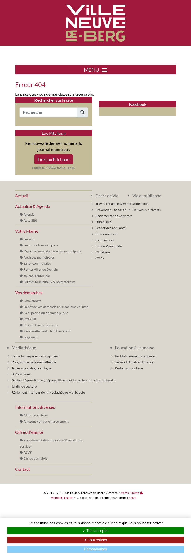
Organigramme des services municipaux (52, 251)
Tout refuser (97, 540)
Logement (31, 337)
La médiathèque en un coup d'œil (35, 356)
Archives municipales (39, 257)
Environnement (107, 234)
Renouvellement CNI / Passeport (47, 331)
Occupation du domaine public (46, 313)
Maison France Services (41, 325)
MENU (91, 70)
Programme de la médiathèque (34, 362)
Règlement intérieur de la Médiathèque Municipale (48, 392)
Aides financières (36, 415)
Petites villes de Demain (41, 269)
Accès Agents (130, 493)
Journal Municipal (37, 276)
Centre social (105, 240)
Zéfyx (132, 498)
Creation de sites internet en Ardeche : (102, 498)
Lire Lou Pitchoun (53, 159)
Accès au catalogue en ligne (31, 368)
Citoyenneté (32, 301)
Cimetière (103, 252)
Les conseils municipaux (41, 245)
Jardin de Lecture (24, 386)
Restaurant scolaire (129, 368)
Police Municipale (109, 246)
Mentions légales (62, 498)
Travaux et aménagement (113, 204)
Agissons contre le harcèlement (46, 421)
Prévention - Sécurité (111, 210)
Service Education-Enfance (134, 362)
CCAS (100, 258)
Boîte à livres (21, 374)
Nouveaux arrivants (146, 210)
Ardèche (112, 493)
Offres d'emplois (35, 458)
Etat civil (30, 319)
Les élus (29, 239)
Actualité (30, 220)
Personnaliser (95, 549)
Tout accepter (97, 531)
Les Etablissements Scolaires (135, 356)
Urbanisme (103, 222)
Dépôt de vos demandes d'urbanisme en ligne (56, 307)
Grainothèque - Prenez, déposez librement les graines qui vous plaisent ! (63, 380)
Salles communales (37, 263)
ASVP (28, 452)
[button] (82, 112)
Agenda (29, 214)
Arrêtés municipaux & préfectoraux (49, 282)
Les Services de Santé (111, 228)
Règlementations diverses (114, 216)
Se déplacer (140, 204)
